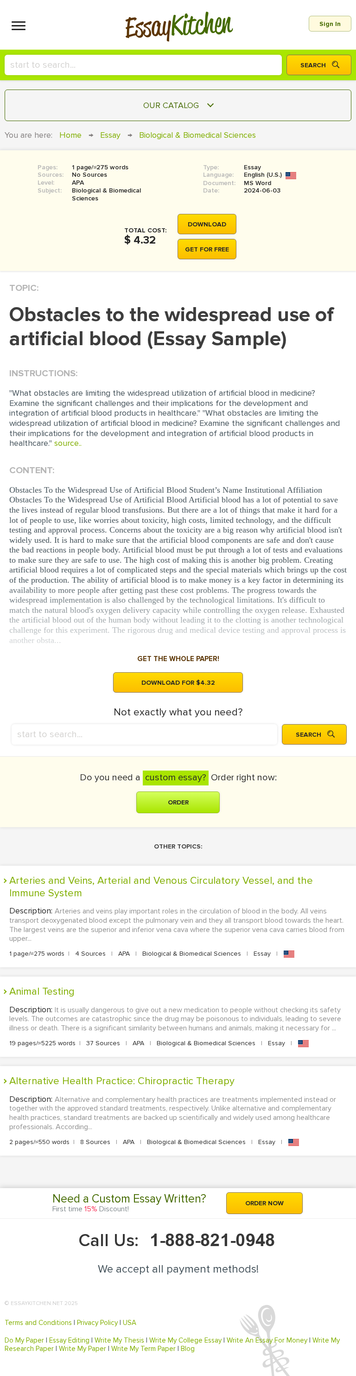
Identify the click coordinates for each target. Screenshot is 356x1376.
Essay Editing (69, 1340)
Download (207, 224)
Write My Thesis (119, 1340)
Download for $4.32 (178, 683)
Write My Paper (82, 1348)
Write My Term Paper (143, 1348)
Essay (110, 135)
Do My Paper (24, 1340)
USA (129, 1322)
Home (70, 135)
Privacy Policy (97, 1322)
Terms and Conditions (38, 1322)
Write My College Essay (185, 1340)
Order (178, 802)
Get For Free (207, 249)
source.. (68, 443)
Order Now (264, 1203)
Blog (188, 1348)
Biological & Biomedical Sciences (197, 135)
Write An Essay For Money (267, 1340)
